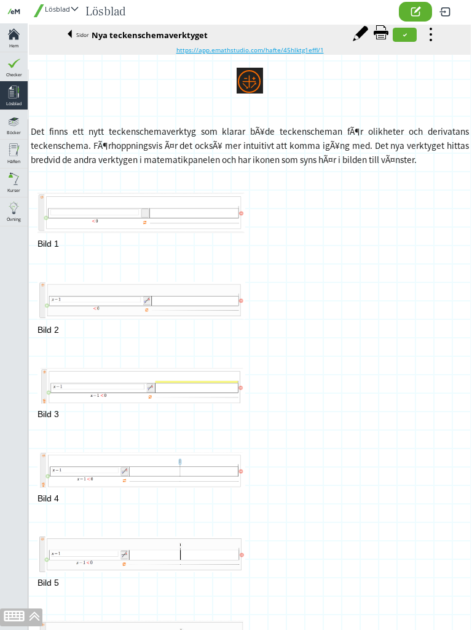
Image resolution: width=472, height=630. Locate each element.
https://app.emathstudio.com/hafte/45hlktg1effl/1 (250, 50)
